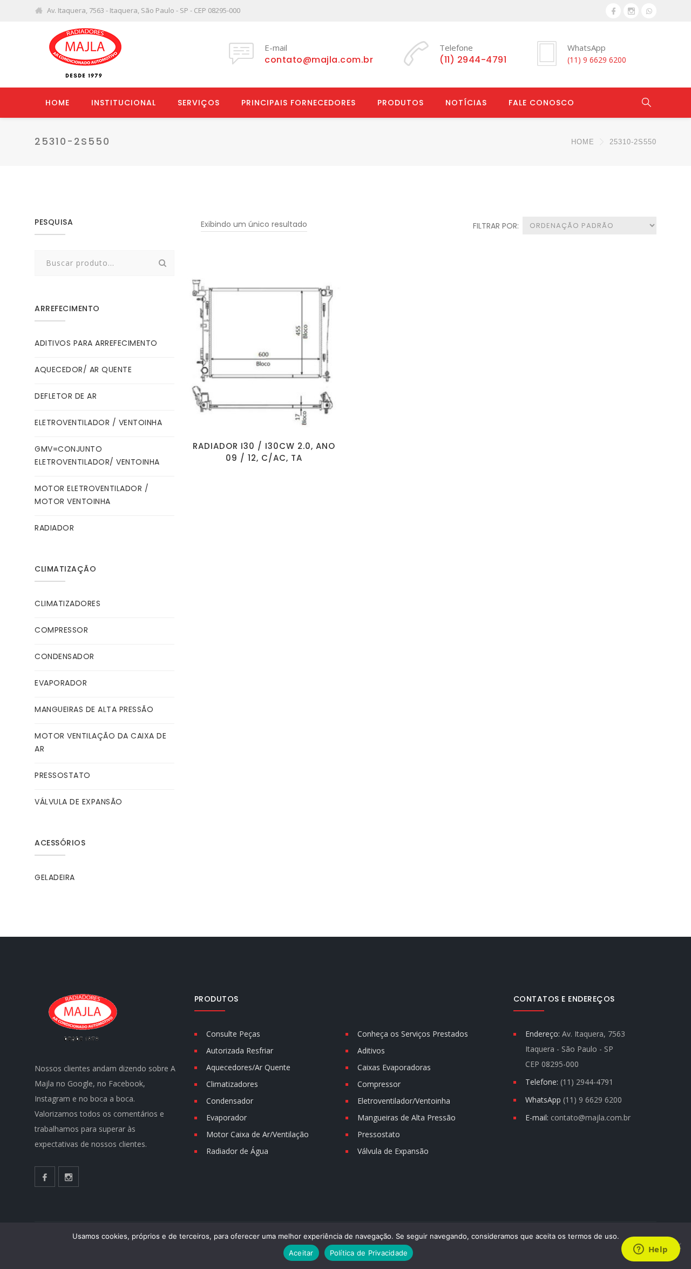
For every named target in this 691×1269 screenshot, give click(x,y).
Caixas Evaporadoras (394, 1067)
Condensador (229, 1101)
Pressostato (378, 1134)
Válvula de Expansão (393, 1151)
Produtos (400, 102)
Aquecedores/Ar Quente (248, 1067)
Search (163, 263)
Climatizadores (232, 1084)
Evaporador (226, 1117)
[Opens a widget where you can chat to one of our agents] (650, 1250)
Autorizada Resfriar (239, 1050)
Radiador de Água (237, 1151)
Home (57, 102)
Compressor (379, 1084)
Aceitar (301, 1252)
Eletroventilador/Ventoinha (403, 1101)
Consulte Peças (233, 1034)
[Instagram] (631, 10)
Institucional (123, 102)
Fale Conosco (541, 102)
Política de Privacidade (369, 1252)
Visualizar (263, 418)
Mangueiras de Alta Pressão (406, 1117)
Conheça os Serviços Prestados (412, 1034)
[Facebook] (613, 10)
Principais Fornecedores (298, 102)
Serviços (199, 102)
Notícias (466, 102)
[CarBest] (83, 54)
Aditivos (371, 1050)
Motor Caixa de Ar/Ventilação (257, 1134)
